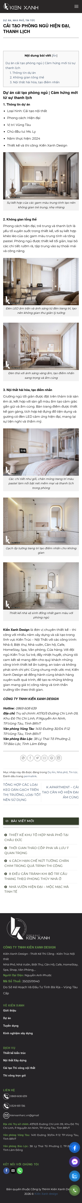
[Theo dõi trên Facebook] (6, 1170)
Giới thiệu (9, 1010)
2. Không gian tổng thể (27, 77)
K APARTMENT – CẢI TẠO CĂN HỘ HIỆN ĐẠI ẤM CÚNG (60, 792)
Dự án (7, 1018)
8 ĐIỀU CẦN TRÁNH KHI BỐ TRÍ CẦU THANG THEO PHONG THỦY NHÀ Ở (35, 876)
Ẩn (55, 55)
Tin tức (30, 20)
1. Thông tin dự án (23, 73)
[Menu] (76, 6)
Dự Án (7, 20)
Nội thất (8, 1060)
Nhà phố (18, 20)
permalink (30, 776)
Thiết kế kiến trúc (14, 1053)
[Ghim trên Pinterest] (51, 758)
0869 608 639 (18, 1096)
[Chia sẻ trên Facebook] (30, 758)
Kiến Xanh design (46, 1194)
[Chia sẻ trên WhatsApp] (23, 758)
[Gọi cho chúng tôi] (20, 1170)
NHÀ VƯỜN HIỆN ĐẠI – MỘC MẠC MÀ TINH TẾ (36, 889)
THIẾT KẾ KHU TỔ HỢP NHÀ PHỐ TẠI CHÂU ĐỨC (36, 837)
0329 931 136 (17, 1105)
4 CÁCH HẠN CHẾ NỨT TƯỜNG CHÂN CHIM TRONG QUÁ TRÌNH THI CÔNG (36, 863)
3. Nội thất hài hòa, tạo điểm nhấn (35, 82)
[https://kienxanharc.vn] (30, 6)
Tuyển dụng (11, 1025)
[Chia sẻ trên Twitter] (37, 758)
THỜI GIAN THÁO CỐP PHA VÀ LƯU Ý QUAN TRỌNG (36, 850)
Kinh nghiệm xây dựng (18, 1033)
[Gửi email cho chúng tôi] (13, 1170)
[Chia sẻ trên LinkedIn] (59, 758)
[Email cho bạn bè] (44, 758)
